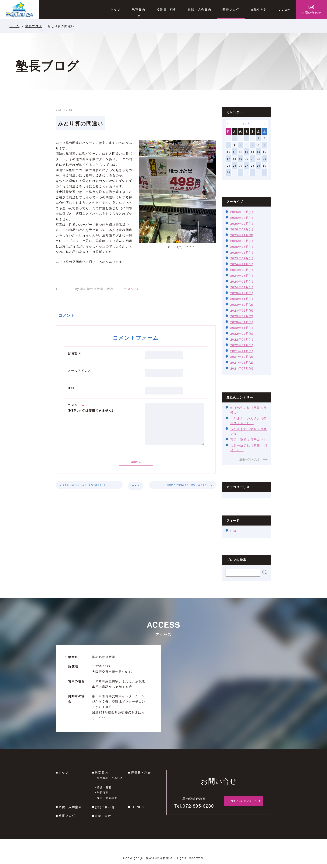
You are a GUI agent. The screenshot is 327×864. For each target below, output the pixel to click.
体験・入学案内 (70, 807)
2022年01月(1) (242, 345)
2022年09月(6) (242, 333)
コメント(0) (133, 289)
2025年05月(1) (242, 246)
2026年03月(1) (242, 217)
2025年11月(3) (242, 235)
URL (71, 388)
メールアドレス (79, 370)
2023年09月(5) (242, 310)
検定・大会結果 (107, 798)
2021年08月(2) (242, 362)
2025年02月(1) (242, 258)
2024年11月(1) (242, 264)
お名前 (74, 353)
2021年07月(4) (242, 368)
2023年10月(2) (242, 304)
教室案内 (101, 772)
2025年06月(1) (242, 241)
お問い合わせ (105, 807)
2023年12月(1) (242, 293)
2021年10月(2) (242, 356)
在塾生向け (103, 815)
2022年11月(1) (242, 327)
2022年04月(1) (242, 339)
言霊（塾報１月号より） (248, 439)
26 (240, 165)
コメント (90, 408)
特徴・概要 (104, 787)
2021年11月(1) (242, 351)
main (136, 486)
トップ (63, 772)
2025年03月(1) (242, 252)
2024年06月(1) (242, 275)
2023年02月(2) (242, 316)
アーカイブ (235, 201)
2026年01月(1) (242, 229)
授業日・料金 (141, 772)
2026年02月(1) (242, 223)
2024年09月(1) (242, 269)
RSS (234, 531)
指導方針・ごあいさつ (110, 780)
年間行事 (102, 792)
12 (240, 152)
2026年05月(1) (242, 212)
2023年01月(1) (242, 322)
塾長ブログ (33, 26)
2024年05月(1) (242, 281)
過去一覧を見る (249, 459)
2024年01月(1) (242, 287)
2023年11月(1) (242, 298)
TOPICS (137, 807)
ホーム (14, 26)
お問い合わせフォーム (243, 801)
